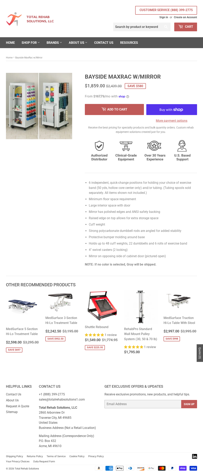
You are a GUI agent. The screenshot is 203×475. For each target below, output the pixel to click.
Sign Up (189, 404)
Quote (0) (199, 353)
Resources (129, 43)
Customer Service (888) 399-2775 (166, 10)
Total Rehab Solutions (27, 468)
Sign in (163, 17)
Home (10, 43)
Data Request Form (44, 461)
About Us (77, 43)
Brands (53, 43)
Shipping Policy (14, 456)
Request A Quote (17, 406)
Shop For (29, 43)
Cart (188, 27)
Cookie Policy (76, 456)
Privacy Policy (96, 456)
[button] (95, 335)
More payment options (171, 121)
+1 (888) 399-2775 (52, 394)
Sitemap (12, 412)
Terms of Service (56, 456)
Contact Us (103, 43)
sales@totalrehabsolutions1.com (62, 399)
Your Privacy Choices (18, 461)
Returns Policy (35, 456)
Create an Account (185, 17)
